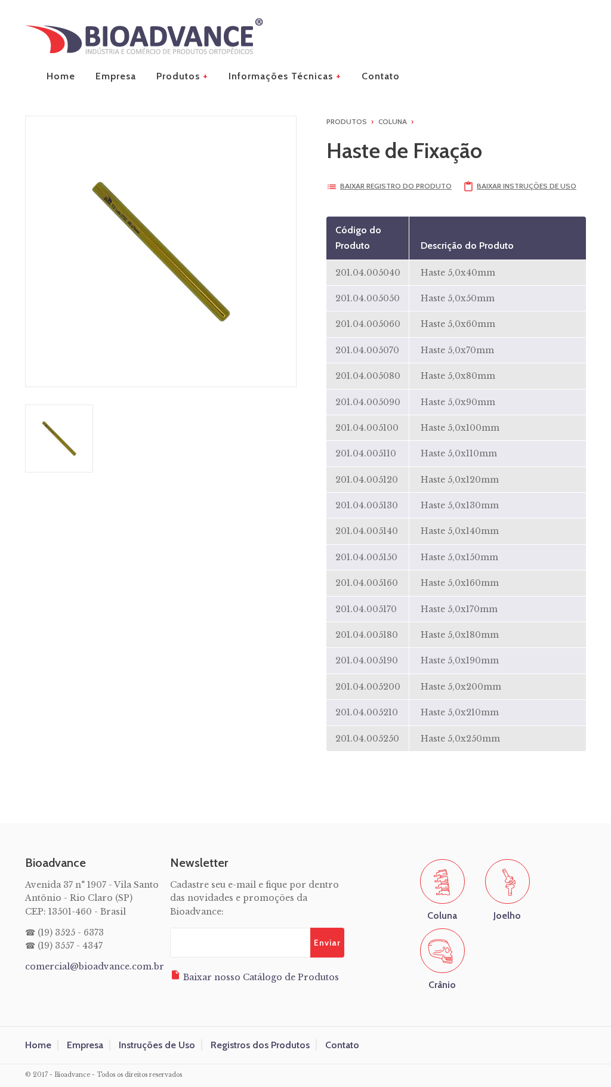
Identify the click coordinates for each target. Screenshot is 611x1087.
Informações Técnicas (281, 76)
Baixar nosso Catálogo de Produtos (254, 976)
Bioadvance (144, 36)
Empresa (115, 76)
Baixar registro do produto (389, 185)
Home (61, 76)
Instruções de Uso (157, 1045)
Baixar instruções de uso (519, 185)
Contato (381, 76)
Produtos (178, 76)
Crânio (442, 984)
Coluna (392, 121)
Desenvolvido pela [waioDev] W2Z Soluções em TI (585, 1076)
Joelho (507, 915)
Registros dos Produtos (260, 1045)
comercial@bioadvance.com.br (94, 966)
